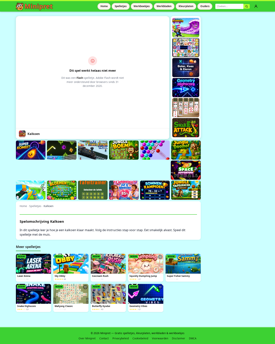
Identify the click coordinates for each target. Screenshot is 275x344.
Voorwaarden (160, 338)
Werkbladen (164, 6)
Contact (104, 338)
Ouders (205, 6)
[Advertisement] (84, 169)
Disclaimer (178, 338)
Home (104, 6)
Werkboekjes (142, 6)
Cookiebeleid (140, 338)
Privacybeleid (120, 338)
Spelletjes (121, 6)
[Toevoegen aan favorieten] (48, 257)
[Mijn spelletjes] (256, 6)
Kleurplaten (186, 6)
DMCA (192, 338)
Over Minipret (87, 338)
